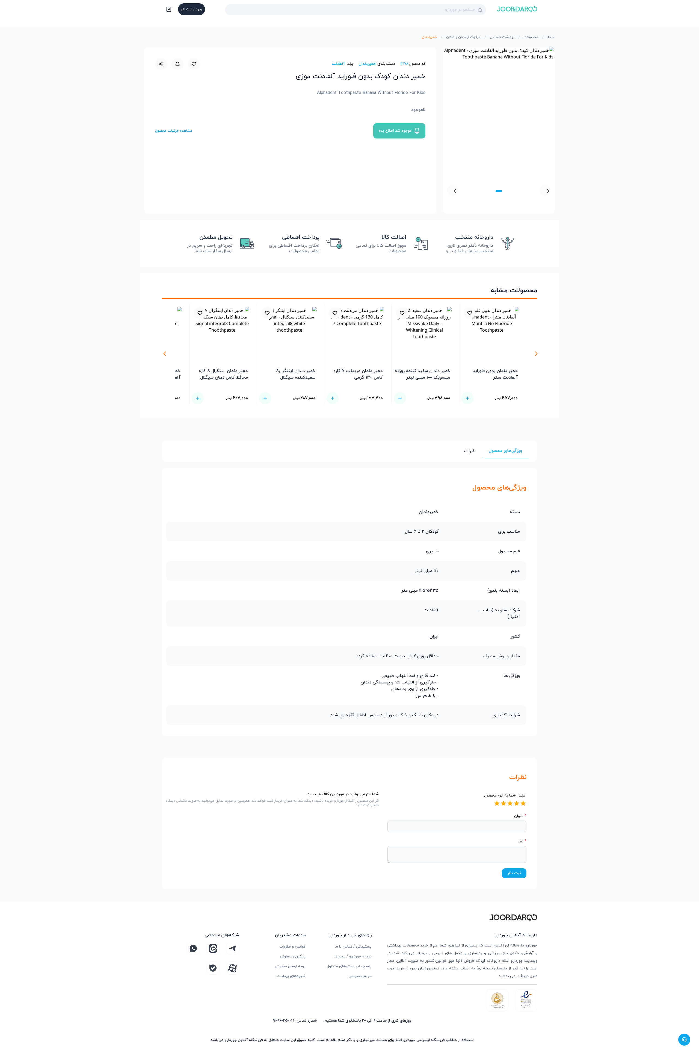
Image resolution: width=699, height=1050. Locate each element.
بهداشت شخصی (502, 37)
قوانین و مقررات (292, 946)
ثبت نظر (514, 873)
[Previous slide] (545, 190)
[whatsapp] (193, 948)
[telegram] (232, 948)
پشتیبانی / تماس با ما (353, 946)
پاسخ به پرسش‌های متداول (349, 966)
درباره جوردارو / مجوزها (353, 956)
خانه (550, 37)
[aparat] (232, 968)
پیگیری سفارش (293, 956)
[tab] (499, 191)
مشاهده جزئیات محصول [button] (173, 130)
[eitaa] (213, 948)
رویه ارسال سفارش (290, 966)
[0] (168, 9)
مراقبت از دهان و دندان (463, 37)
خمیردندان (429, 37)
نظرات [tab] (470, 451)
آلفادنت (338, 63)
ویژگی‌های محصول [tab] (505, 451)
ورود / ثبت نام (191, 9)
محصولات (531, 37)
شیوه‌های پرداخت (291, 976)
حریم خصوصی (360, 976)
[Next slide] (452, 190)
